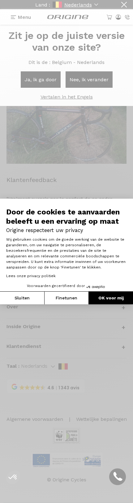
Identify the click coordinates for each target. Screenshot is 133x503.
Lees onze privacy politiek (31, 276)
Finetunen (66, 297)
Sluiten (22, 297)
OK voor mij (111, 297)
